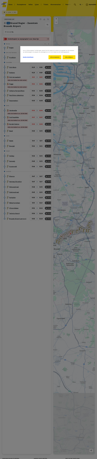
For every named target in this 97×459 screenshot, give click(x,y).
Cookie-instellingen (28, 57)
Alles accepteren (54, 57)
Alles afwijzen (69, 57)
